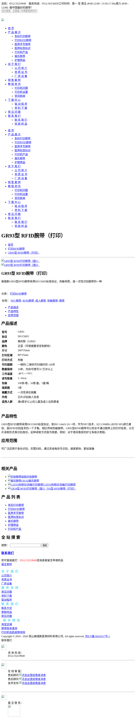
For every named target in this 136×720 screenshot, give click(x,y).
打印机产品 (21, 52)
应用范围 (13, 315)
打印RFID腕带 (23, 40)
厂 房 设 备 (21, 76)
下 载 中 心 (14, 100)
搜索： (5, 545)
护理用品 (20, 60)
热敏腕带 (52, 300)
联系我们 (7, 553)
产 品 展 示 (14, 32)
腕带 (62, 300)
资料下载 (6, 595)
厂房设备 (6, 583)
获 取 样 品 (21, 123)
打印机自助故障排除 (13, 632)
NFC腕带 (16, 300)
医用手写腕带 (23, 44)
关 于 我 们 (14, 64)
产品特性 (13, 311)
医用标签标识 (23, 48)
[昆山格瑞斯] (2, 19)
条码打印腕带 (23, 36)
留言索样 (6, 564)
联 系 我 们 (14, 115)
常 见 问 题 (14, 111)
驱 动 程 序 (21, 104)
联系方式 (6, 608)
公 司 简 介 (21, 68)
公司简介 (6, 575)
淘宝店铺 (6, 624)
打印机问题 (21, 88)
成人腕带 (40, 300)
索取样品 (6, 612)
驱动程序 (6, 599)
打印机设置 (21, 92)
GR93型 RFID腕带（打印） (24, 252)
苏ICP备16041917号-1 (97, 636)
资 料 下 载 (21, 108)
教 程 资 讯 (14, 84)
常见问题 (6, 591)
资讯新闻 (20, 96)
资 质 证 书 (21, 72)
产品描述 (13, 307)
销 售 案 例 (14, 80)
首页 (10, 244)
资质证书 (6, 579)
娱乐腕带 (20, 56)
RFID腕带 (28, 300)
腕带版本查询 (9, 628)
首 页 (11, 28)
